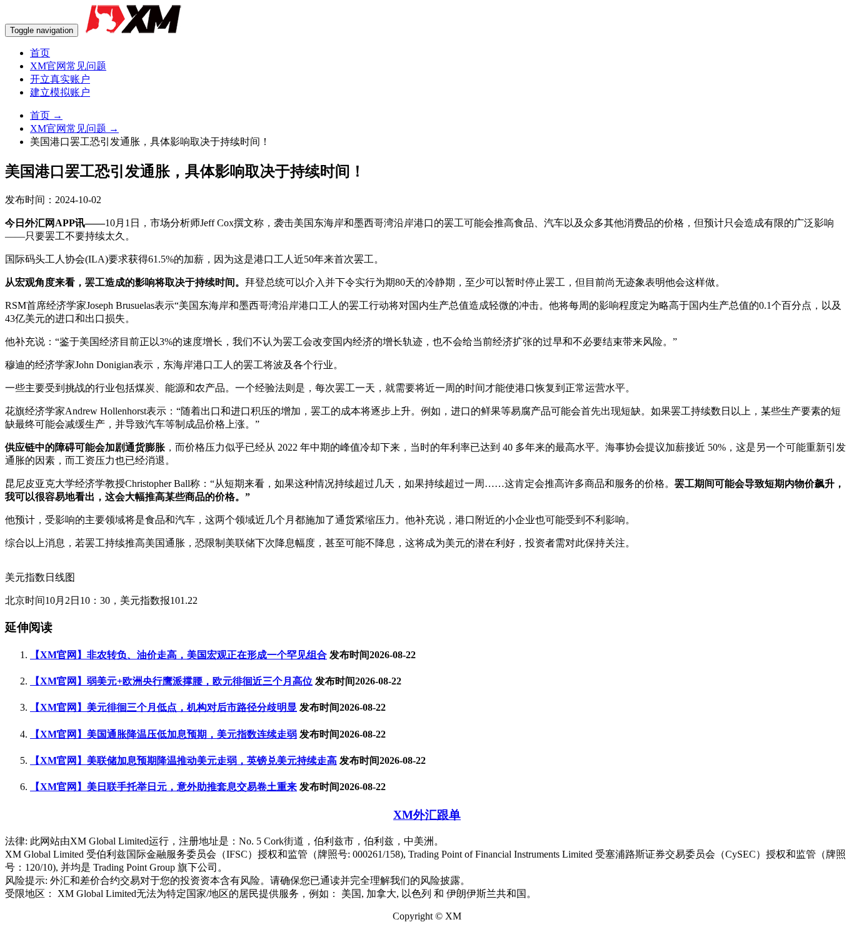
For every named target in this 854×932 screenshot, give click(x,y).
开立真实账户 (60, 79)
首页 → (46, 115)
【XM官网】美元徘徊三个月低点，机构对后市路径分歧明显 (163, 707)
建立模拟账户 (60, 92)
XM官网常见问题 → (74, 128)
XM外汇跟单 (427, 814)
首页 (40, 53)
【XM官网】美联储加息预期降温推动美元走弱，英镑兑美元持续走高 (183, 760)
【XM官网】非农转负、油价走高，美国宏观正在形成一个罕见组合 (178, 654)
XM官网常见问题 (68, 66)
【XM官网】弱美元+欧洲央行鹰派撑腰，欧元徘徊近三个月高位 (171, 681)
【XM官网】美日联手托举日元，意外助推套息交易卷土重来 (163, 786)
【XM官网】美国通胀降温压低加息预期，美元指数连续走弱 (163, 734)
